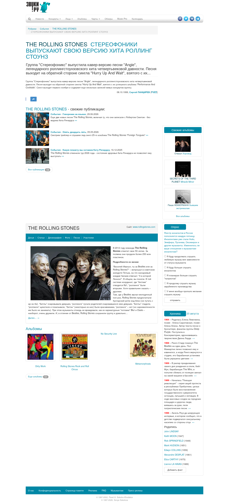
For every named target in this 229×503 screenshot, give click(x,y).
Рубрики (32, 28)
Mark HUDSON (171, 445)
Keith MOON (170, 436)
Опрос (175, 227)
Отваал (178, 153)
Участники (88, 237)
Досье (31, 237)
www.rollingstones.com (144, 226)
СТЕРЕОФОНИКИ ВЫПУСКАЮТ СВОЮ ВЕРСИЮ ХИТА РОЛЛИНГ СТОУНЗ (89, 50)
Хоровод (187, 153)
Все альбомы (183, 216)
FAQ (104, 490)
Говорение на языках (74, 114)
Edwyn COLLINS (172, 450)
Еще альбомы (37, 376)
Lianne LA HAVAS (173, 464)
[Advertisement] (114, 7)
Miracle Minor (187, 181)
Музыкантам (117, 490)
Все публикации (38, 169)
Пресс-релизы (135, 490)
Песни (77, 237)
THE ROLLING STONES (64, 28)
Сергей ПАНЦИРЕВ (139, 92)
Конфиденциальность (50, 490)
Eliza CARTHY (171, 459)
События (44, 28)
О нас (31, 490)
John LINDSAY (171, 431)
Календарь (137, 18)
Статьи (41, 237)
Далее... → (33, 317)
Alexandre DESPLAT (174, 454)
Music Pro (122, 18)
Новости (40, 18)
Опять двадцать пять (74, 131)
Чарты (94, 18)
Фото (67, 237)
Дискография (55, 237)
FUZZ (154, 92)
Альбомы (82, 18)
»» (76, 120)
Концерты (54, 18)
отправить (175, 300)
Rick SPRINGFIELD (174, 440)
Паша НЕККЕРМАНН (178, 205)
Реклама (92, 490)
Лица (68, 18)
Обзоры (109, 18)
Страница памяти (75, 490)
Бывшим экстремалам (187, 206)
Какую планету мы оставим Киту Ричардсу (86, 149)
